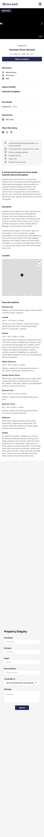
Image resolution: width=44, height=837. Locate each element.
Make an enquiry (22, 59)
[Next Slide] (41, 23)
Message (7, 689)
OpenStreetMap (34, 295)
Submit (22, 708)
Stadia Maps (22, 295)
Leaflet (17, 295)
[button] (22, 23)
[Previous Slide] (2, 23)
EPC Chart (10, 120)
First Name (8, 638)
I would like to (9, 679)
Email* (6, 658)
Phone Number (10, 669)
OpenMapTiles (28, 295)
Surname (7, 648)
